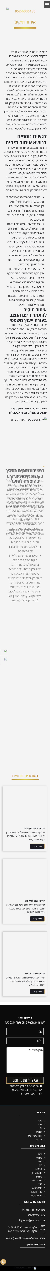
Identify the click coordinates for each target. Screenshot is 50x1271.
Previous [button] (44, 564)
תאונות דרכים (37, 1180)
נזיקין (40, 1165)
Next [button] (5, 564)
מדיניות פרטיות (36, 1195)
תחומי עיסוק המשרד (34, 1135)
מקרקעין (39, 1157)
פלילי (40, 1184)
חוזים (40, 1161)
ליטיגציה (38, 1169)
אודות (40, 1124)
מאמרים (39, 1132)
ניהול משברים (37, 1172)
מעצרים (39, 1176)
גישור (40, 1154)
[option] (25, 497)
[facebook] (4, 652)
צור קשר (39, 1139)
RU (41, 1128)
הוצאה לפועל (37, 1188)
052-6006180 (25, 11)
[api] (4, 660)
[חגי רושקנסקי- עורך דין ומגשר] (7, 9)
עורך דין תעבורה (36, 1191)
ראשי (40, 1120)
